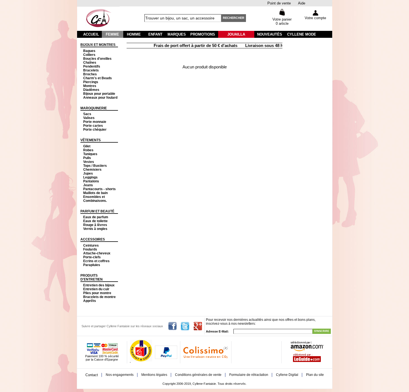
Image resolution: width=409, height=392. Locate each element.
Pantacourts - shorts (99, 189)
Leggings (90, 177)
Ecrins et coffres (96, 261)
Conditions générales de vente (198, 375)
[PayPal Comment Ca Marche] (166, 357)
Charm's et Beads (97, 78)
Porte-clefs (92, 257)
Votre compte (315, 18)
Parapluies (91, 265)
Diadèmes (91, 90)
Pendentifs (91, 66)
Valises (89, 118)
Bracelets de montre (99, 297)
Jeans (88, 185)
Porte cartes (93, 126)
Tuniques (90, 154)
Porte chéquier (95, 130)
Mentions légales (154, 375)
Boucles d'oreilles (97, 59)
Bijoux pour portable (99, 94)
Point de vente (279, 3)
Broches (90, 74)
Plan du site (315, 375)
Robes (88, 150)
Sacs (87, 114)
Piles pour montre (97, 293)
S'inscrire (321, 331)
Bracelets (91, 70)
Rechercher (233, 17)
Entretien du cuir (96, 289)
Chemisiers (92, 170)
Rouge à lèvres (95, 225)
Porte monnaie (94, 122)
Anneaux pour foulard (100, 98)
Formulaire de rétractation (248, 375)
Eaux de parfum (95, 217)
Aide (301, 3)
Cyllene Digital (287, 375)
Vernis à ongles (95, 229)
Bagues (89, 51)
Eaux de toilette (95, 221)
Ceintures (91, 245)
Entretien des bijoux (99, 285)
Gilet (86, 146)
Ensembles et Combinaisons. (95, 199)
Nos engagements (120, 375)
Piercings (90, 82)
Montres (89, 86)
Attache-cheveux (96, 253)
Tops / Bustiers (95, 166)
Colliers (89, 55)
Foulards (90, 249)
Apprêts (89, 301)
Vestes (88, 162)
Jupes (88, 173)
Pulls (87, 158)
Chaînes (89, 62)
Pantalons (91, 181)
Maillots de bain (95, 193)
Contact (91, 375)
